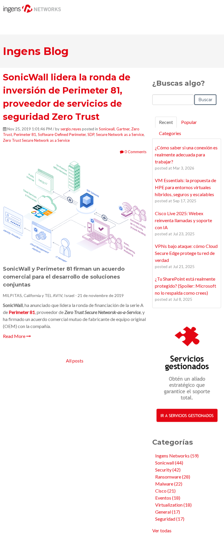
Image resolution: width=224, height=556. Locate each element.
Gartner (123, 129)
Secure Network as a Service (120, 134)
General (167, 511)
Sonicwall (107, 129)
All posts (74, 360)
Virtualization (173, 504)
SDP (91, 134)
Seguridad (169, 519)
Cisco (165, 490)
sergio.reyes (70, 129)
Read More (14, 336)
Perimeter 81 (25, 134)
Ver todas (162, 530)
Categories (170, 133)
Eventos (167, 497)
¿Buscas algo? (178, 83)
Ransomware (172, 476)
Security (168, 469)
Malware (168, 483)
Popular (189, 122)
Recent (166, 122)
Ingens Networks (177, 455)
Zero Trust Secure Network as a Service (36, 140)
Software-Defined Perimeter (62, 134)
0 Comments (135, 151)
